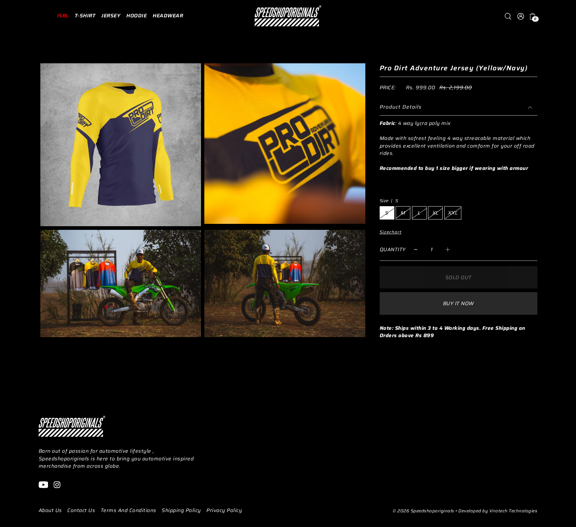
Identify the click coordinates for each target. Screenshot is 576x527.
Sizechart (391, 232)
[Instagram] (57, 484)
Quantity (393, 250)
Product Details (401, 107)
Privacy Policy (224, 510)
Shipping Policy (181, 510)
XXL (453, 213)
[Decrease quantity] (416, 249)
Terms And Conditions (128, 510)
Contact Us (81, 510)
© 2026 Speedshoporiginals (423, 510)
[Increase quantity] (448, 249)
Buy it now (458, 303)
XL (435, 213)
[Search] (508, 15)
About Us (50, 510)
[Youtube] (43, 484)
